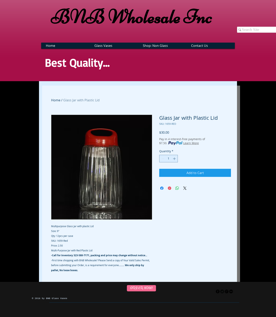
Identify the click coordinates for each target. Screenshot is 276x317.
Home (55, 100)
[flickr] (231, 291)
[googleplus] (227, 291)
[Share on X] (184, 188)
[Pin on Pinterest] (169, 188)
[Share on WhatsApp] (177, 188)
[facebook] (218, 291)
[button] (114, 46)
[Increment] (174, 158)
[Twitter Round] (222, 291)
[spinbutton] (168, 158)
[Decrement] (162, 158)
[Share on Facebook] (161, 188)
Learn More (191, 143)
